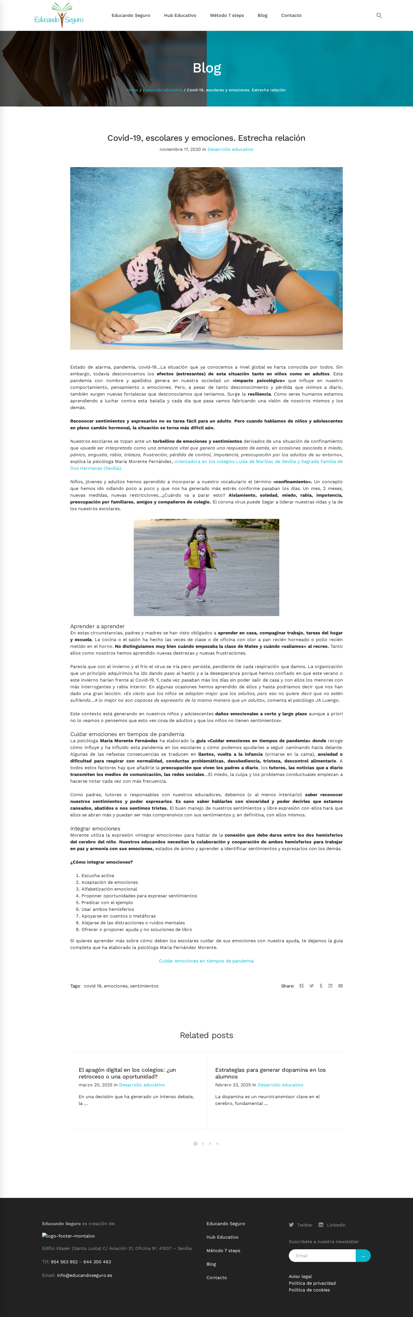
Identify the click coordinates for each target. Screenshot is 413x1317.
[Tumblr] (321, 986)
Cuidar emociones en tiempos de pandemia (206, 961)
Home (132, 90)
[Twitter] (311, 986)
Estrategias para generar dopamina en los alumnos (270, 1073)
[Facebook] (301, 986)
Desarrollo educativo (162, 90)
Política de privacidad (312, 1283)
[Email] (340, 986)
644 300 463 (97, 1261)
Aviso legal (300, 1276)
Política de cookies (309, 1290)
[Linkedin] (330, 986)
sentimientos (144, 986)
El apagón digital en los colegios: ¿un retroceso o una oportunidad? (127, 1073)
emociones (116, 986)
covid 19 (92, 986)
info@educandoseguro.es (84, 1275)
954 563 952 (64, 1261)
